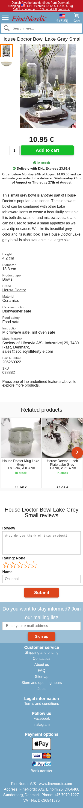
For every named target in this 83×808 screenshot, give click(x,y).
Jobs (41, 689)
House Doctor (14, 290)
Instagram (41, 724)
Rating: (13, 558)
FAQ (41, 671)
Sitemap (41, 677)
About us (41, 665)
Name (7, 572)
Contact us (41, 658)
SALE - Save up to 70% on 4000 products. (41, 9)
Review (8, 528)
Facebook (41, 718)
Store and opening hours (41, 683)
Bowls (7, 279)
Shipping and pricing (42, 652)
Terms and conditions (41, 704)
